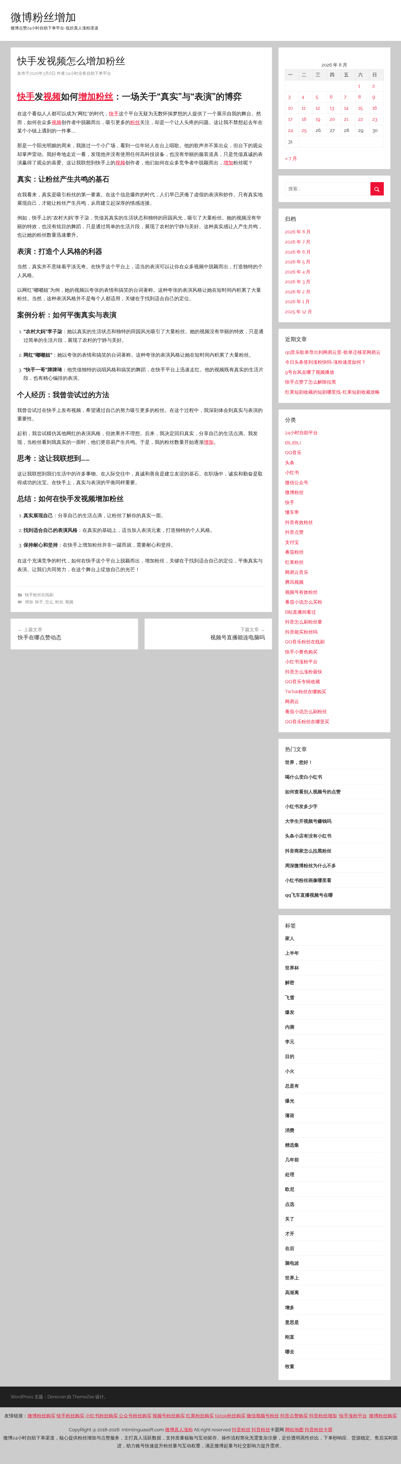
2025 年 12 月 (298, 311)
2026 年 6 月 (298, 252)
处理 (289, 1174)
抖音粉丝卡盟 (319, 1429)
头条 (289, 462)
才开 (289, 1233)
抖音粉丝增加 (323, 1415)
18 (304, 119)
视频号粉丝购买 (168, 1415)
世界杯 (292, 968)
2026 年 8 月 (298, 231)
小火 (289, 1071)
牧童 (289, 1366)
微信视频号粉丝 (263, 1415)
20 (332, 119)
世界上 (292, 1278)
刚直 (289, 1337)
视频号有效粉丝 (301, 592)
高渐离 (292, 1292)
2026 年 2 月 (297, 291)
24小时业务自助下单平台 (88, 73)
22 (360, 119)
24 (290, 130)
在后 (289, 1248)
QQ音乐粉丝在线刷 (305, 641)
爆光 (289, 1101)
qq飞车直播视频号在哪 (309, 895)
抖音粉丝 (241, 1429)
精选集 (292, 1145)
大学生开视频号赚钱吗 (308, 821)
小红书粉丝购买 (101, 1415)
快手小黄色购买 (301, 652)
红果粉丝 (294, 562)
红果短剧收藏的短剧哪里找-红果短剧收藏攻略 (332, 392)
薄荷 (289, 1115)
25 (304, 130)
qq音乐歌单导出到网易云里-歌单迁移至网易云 (333, 352)
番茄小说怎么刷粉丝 (306, 711)
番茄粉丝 (294, 552)
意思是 (292, 1322)
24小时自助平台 (301, 432)
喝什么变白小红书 (303, 777)
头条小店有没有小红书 (308, 836)
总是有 (292, 1086)
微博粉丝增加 (43, 17)
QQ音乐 (293, 452)
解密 (289, 982)
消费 (289, 1130)
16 (374, 108)
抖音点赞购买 (294, 1415)
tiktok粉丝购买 (230, 1415)
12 (318, 108)
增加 (87, 96)
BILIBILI (293, 442)
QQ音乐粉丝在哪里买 (307, 721)
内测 (289, 1027)
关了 (289, 1219)
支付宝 (292, 542)
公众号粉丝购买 (135, 1415)
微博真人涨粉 (179, 1429)
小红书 (292, 472)
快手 (26, 96)
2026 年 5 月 (297, 261)
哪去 (289, 1351)
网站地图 (294, 1429)
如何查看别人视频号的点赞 (313, 791)
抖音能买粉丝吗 (301, 632)
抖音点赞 (294, 532)
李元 (289, 1041)
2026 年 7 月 (297, 242)
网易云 (292, 701)
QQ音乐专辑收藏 (302, 681)
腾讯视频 (294, 582)
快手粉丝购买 (70, 1415)
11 (304, 108)
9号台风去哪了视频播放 (309, 372)
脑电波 (292, 1263)
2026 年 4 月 (297, 272)
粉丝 (104, 96)
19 (318, 119)
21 (346, 119)
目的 (289, 1056)
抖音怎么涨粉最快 (303, 671)
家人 (289, 938)
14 (346, 108)
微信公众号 (296, 482)
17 (290, 119)
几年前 (292, 1159)
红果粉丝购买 (200, 1415)
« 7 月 (291, 158)
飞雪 (289, 997)
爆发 (289, 1012)
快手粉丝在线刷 (39, 594)
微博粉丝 (294, 492)
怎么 (49, 602)
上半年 (292, 953)
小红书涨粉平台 (301, 661)
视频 (52, 96)
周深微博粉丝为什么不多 (310, 865)
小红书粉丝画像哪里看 (308, 880)
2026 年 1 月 (297, 301)
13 (332, 108)
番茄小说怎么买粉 (303, 602)
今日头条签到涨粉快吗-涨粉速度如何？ (325, 362)
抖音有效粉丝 (299, 522)
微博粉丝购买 (41, 1415)
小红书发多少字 (301, 806)
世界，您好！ (299, 762)
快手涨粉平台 (353, 1415)
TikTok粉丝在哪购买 (305, 691)
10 (290, 108)
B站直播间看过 (300, 612)
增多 (289, 1307)
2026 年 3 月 (297, 281)
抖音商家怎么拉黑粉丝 (308, 851)
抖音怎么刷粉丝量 (303, 622)
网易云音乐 (296, 572)
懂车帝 (292, 512)
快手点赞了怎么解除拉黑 (310, 382)
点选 (289, 1204)
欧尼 (289, 1189)
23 (374, 119)
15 (360, 108)
